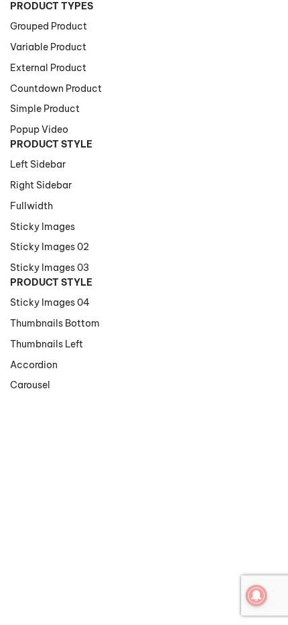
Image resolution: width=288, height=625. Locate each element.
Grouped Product (48, 26)
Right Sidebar (41, 185)
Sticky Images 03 (49, 268)
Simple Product (45, 109)
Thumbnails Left (46, 344)
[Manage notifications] (256, 595)
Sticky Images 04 (50, 302)
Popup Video (39, 129)
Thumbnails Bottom (55, 323)
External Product (48, 68)
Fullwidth (31, 206)
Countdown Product (56, 88)
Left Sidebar (38, 164)
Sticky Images (42, 227)
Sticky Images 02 (49, 247)
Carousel (30, 385)
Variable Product (48, 47)
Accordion (34, 365)
